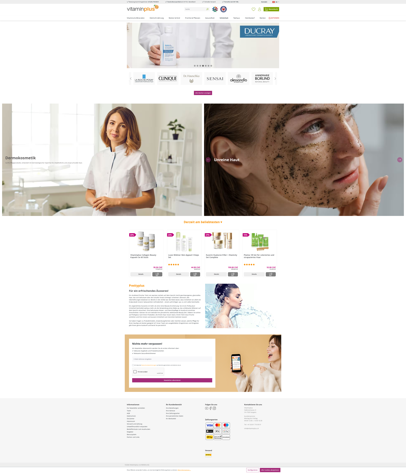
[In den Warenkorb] (157, 274)
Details (140, 274)
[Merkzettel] (253, 9)
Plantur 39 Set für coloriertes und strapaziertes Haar (259, 256)
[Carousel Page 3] (200, 66)
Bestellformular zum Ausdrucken (138, 429)
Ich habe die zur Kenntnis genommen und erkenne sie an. (157, 365)
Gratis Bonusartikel (174, 2)
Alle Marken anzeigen (203, 93)
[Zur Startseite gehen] (143, 8)
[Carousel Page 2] (197, 66)
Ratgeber (130, 432)
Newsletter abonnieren (172, 380)
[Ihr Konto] (259, 9)
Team (129, 411)
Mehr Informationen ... (184, 470)
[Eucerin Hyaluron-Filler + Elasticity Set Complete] (222, 241)
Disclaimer (130, 419)
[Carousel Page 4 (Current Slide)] (203, 66)
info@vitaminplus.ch (251, 428)
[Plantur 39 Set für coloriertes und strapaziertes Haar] (260, 241)
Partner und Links (133, 437)
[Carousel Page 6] (208, 66)
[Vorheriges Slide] (130, 78)
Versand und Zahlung (134, 424)
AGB (128, 413)
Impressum (131, 421)
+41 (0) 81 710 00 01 (254, 425)
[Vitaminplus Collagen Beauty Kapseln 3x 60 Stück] (146, 241)
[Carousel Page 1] (195, 66)
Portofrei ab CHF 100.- (231, 2)
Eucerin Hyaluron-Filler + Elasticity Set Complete (221, 256)
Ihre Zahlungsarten (173, 413)
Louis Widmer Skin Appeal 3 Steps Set (183, 256)
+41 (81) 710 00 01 (153, 2)
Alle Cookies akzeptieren (270, 470)
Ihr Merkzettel (171, 419)
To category (146, 72)
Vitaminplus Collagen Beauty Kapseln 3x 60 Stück (143, 256)
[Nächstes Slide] (275, 78)
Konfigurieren (253, 470)
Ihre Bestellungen (172, 408)
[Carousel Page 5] (206, 66)
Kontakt (264, 2)
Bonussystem (131, 434)
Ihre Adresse (170, 411)
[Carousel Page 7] (211, 66)
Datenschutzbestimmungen (148, 365)
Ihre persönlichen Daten (174, 416)
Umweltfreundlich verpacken (137, 427)
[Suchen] (207, 9)
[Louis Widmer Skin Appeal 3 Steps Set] (184, 241)
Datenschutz (131, 416)
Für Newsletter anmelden (136, 408)
